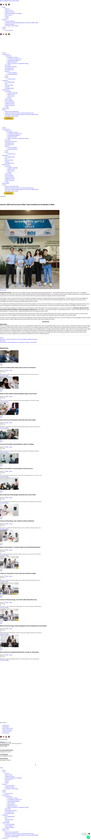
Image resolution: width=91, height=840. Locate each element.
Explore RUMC (8, 99)
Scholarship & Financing (11, 66)
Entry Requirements (10, 82)
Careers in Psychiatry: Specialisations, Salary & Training (17, 444)
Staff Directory (8, 15)
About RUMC (8, 91)
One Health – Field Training (11, 26)
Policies (7, 18)
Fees (6, 83)
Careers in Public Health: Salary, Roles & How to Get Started (18, 367)
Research (7, 71)
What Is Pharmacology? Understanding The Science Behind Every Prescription (23, 626)
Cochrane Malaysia (9, 21)
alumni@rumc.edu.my (5, 760)
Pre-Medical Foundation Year (14, 59)
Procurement (5, 733)
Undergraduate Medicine (13, 60)
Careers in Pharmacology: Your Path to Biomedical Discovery (18, 600)
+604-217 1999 (3, 746)
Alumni (6, 77)
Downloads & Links (9, 69)
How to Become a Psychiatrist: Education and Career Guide (18, 420)
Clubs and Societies (9, 102)
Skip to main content (14, 0)
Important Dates (9, 85)
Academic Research (10, 24)
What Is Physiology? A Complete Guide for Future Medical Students (20, 547)
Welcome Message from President (13, 13)
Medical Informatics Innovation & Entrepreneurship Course (19, 113)
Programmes (8, 56)
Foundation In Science (12, 57)
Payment (7, 86)
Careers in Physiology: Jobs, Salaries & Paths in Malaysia (17, 521)
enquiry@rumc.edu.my (5, 751)
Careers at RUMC (6, 731)
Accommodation (9, 100)
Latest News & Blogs (7, 730)
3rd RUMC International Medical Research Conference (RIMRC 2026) (21, 22)
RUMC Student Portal (7, 728)
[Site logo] (15, 50)
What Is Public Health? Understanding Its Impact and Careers (18, 394)
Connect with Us (9, 30)
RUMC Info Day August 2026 (11, 111)
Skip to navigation (4, 0)
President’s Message (12, 93)
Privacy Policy (43, 762)
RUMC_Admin (8, 370)
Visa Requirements (9, 68)
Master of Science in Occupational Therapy (18, 63)
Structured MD (11, 804)
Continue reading (4, 375)
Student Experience (9, 105)
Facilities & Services (9, 12)
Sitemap (49, 762)
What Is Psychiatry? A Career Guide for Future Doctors (16, 468)
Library (6, 76)
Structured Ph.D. (11, 802)
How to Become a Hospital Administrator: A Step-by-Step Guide (19, 652)
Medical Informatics (12, 62)
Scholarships (5, 727)
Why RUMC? (8, 65)
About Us (7, 9)
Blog (1, 364)
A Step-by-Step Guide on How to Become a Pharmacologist (18, 573)
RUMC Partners (8, 10)
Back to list (2, 341)
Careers (7, 16)
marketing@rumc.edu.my (6, 756)
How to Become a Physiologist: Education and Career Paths (18, 495)
